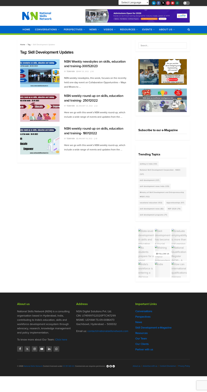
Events (147, 29)
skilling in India (148, 164)
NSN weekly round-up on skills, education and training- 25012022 (93, 98)
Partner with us (144, 349)
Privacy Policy (184, 366)
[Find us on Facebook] (158, 3)
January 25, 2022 (85, 106)
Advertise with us (150, 366)
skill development (149, 180)
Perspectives (73, 29)
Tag (29, 44)
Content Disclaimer (168, 366)
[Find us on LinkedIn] (154, 3)
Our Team (141, 338)
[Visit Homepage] (37, 16)
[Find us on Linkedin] (49, 349)
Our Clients (142, 344)
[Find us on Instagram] (168, 3)
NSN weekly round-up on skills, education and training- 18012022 (93, 131)
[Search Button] (189, 29)
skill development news (152, 209)
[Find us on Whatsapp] (177, 3)
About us (165, 29)
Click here (61, 340)
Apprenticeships (175, 202)
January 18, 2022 (85, 138)
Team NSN (71, 71)
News (93, 29)
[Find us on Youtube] (173, 3)
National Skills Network (33, 366)
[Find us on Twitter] (163, 3)
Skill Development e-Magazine (153, 328)
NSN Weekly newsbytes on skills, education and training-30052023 (95, 64)
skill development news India (154, 186)
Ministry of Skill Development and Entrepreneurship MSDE (162, 194)
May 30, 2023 (83, 71)
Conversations (46, 29)
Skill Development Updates (44, 44)
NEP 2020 (174, 209)
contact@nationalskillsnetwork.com (107, 331)
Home (26, 29)
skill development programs (153, 215)
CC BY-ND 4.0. (69, 366)
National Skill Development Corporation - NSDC (160, 172)
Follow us (163, 254)
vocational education (151, 202)
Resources (127, 29)
